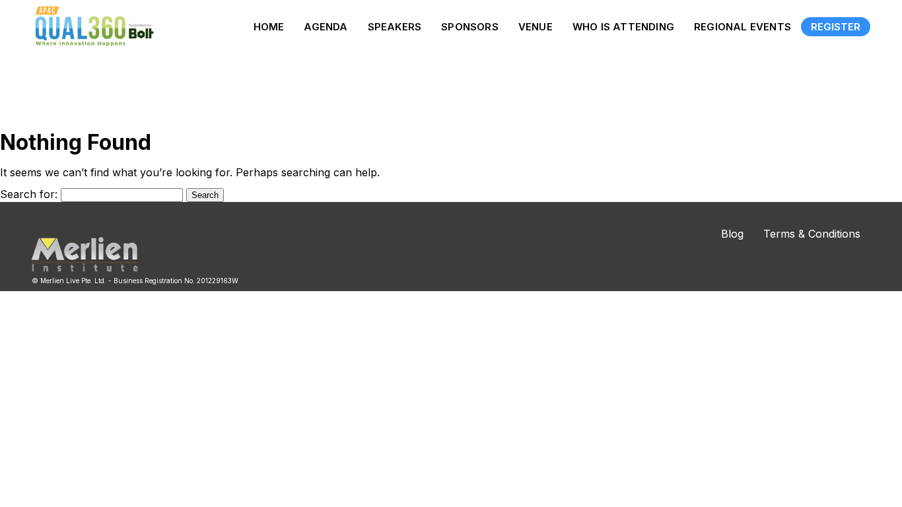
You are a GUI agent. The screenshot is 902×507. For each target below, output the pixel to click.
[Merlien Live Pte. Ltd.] (84, 268)
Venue (535, 26)
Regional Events (742, 26)
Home (269, 26)
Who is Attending (623, 26)
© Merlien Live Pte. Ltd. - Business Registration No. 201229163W (135, 281)
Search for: (28, 194)
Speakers (395, 26)
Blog (732, 233)
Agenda (325, 26)
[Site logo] (91, 26)
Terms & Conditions (811, 233)
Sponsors (470, 26)
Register (835, 26)
